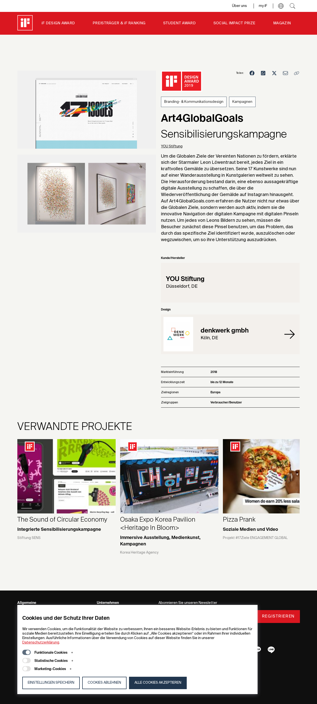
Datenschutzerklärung (40, 642)
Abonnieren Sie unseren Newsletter (187, 603)
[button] (281, 6)
